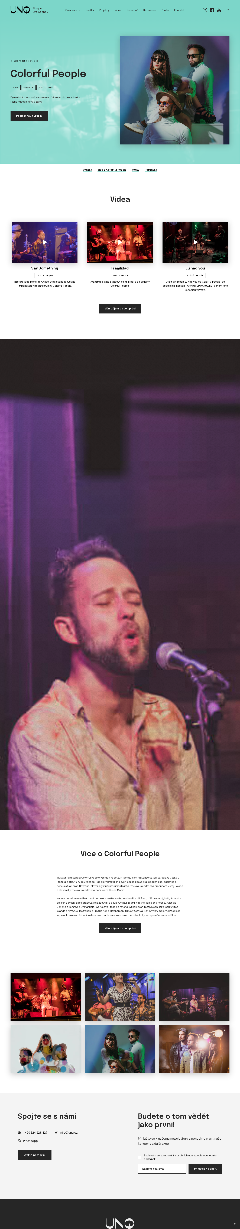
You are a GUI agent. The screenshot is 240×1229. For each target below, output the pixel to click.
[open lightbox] (46, 997)
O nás (165, 10)
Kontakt (179, 10)
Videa (118, 10)
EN (228, 10)
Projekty (104, 10)
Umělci (90, 10)
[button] (72, 10)
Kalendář (132, 10)
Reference (149, 10)
